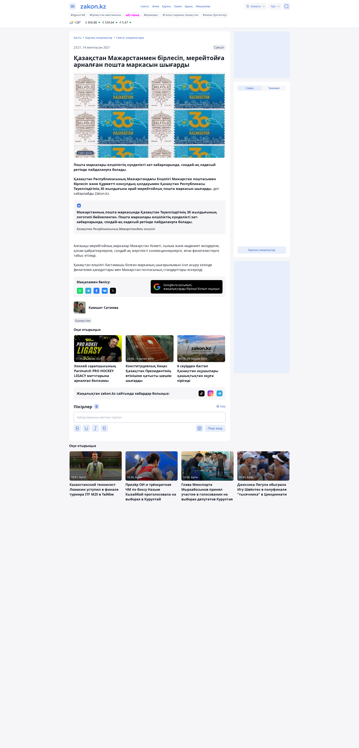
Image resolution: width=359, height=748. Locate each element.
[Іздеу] (286, 6)
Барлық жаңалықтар (98, 37)
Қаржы (166, 6)
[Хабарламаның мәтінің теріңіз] (149, 417)
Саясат (144, 6)
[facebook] (96, 290)
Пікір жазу (215, 428)
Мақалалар (203, 6)
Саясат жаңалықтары (130, 37)
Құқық (189, 6)
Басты (78, 37)
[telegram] (88, 290)
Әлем (155, 6)
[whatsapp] (80, 290)
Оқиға (178, 6)
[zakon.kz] (93, 6)
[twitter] (113, 290)
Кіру (222, 406)
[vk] (104, 290)
